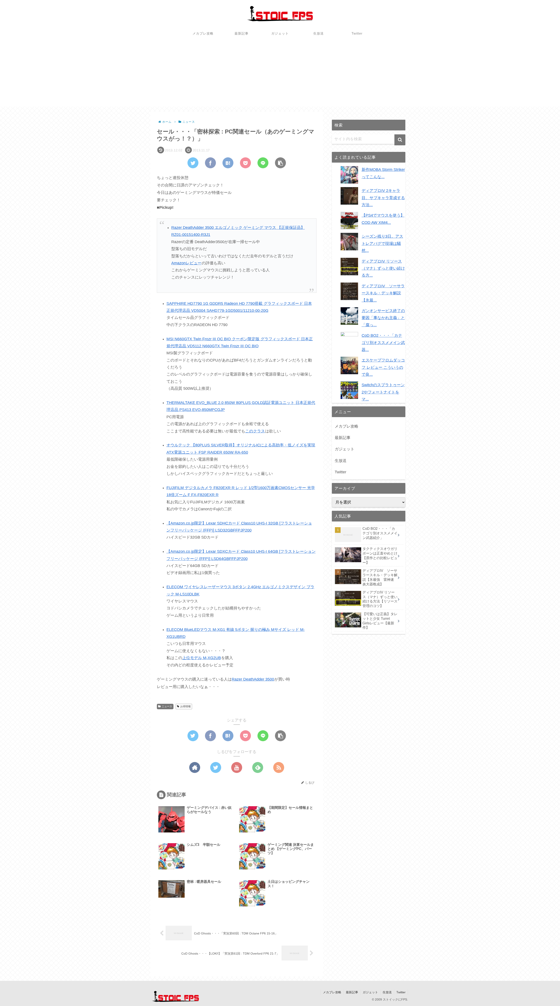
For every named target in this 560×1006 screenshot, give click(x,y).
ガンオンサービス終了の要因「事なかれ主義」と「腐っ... (383, 318)
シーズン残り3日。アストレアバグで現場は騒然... (382, 243)
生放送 (340, 460)
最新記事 (342, 437)
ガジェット (344, 449)
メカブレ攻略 (346, 426)
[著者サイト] (194, 767)
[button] (399, 139)
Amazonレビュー (186, 263)
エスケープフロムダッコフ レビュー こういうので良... (383, 367)
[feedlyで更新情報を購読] (257, 767)
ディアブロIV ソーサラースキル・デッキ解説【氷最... (383, 293)
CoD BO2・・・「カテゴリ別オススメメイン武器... (383, 342)
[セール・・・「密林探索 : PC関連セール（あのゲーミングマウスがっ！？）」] (227, 162)
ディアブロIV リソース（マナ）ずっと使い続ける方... (383, 268)
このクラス (255, 431)
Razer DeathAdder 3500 (253, 679)
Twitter (340, 472)
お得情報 (185, 706)
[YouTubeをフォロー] (236, 767)
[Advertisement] (280, 76)
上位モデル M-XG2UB (201, 658)
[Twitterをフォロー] (215, 767)
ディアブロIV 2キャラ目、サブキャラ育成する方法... (383, 197)
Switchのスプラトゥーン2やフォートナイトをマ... (383, 392)
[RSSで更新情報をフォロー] (278, 767)
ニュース (167, 706)
